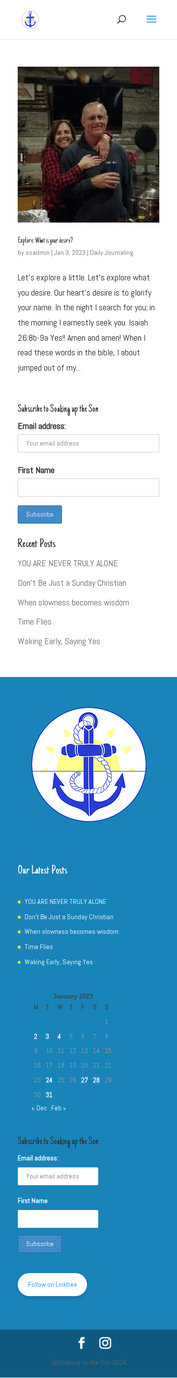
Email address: (42, 425)
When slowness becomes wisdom (73, 602)
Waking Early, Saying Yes (59, 641)
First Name (36, 470)
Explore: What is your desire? (45, 241)
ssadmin (38, 252)
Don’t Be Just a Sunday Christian (72, 582)
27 (84, 1080)
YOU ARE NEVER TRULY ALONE (68, 563)
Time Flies (35, 621)
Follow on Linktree (52, 1284)
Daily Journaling (111, 252)
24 (49, 1080)
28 (96, 1080)
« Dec (39, 1107)
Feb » (58, 1107)
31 (49, 1094)
